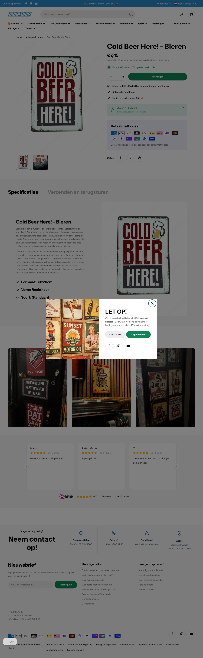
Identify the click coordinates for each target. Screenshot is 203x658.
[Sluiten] (152, 303)
